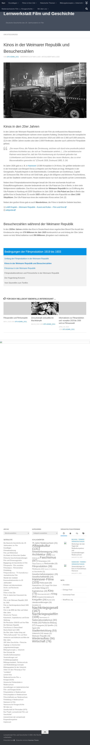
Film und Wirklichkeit (11, 553)
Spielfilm (52, 625)
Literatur (6, 590)
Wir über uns (42, 9)
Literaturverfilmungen (42, 602)
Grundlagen (12, 3)
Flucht (47, 569)
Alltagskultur (41, 547)
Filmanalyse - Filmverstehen (13, 568)
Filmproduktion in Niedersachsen (15, 692)
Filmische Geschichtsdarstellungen (15, 558)
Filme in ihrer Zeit (28, 3)
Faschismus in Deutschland (13, 627)
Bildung (74, 539)
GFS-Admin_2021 (13, 57)
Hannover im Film (9, 702)
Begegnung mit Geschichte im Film (15, 563)
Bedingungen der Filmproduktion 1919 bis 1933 (32, 251)
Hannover (32, 166)
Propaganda (41, 625)
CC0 (73, 115)
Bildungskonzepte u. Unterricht (71, 3)
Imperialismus (38, 585)
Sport (36, 628)
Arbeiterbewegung (45, 551)
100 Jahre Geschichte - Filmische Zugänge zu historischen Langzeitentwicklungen (15, 645)
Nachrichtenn (44, 617)
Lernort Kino (8, 675)
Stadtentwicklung (44, 630)
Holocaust (46, 583)
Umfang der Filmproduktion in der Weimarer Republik (26, 259)
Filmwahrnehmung (10, 550)
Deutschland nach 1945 (11, 630)
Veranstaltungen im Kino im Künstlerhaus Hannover (79, 569)
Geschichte (39, 571)
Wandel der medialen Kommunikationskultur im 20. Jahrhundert (13, 580)
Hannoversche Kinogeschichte (14, 704)
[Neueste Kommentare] (77, 533)
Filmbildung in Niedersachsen (13, 700)
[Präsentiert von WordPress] (14, 740)
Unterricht (37, 633)
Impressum (7, 722)
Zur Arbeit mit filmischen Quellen (15, 555)
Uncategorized (11, 34)
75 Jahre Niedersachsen (45, 543)
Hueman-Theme (33, 740)
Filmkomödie (50, 563)
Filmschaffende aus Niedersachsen (15, 697)
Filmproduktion (42, 566)
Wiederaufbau (43, 638)
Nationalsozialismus (44, 620)
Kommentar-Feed (68, 595)
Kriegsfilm (39, 599)
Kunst (51, 600)
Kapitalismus (39, 591)
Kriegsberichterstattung (45, 597)
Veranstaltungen (78, 541)
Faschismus (44, 559)
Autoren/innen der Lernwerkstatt (14, 717)
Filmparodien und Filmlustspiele (16, 318)
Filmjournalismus (38, 563)
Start (3, 3)
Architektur (41, 554)
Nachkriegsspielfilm (45, 615)
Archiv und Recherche (11, 588)
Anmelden (66, 585)
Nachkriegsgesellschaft (49, 609)
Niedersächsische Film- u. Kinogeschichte (17, 9)
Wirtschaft (41, 641)
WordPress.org (68, 600)
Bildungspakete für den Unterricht (15, 667)
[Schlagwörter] (83, 533)
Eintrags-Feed (67, 590)
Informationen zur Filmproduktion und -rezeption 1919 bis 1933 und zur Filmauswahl (71, 320)
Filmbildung (7, 570)
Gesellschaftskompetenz (45, 574)
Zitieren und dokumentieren (13, 585)
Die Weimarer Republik (11, 625)
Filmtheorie (38, 569)
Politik (36, 623)
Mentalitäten (36, 605)
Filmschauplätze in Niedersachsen (15, 694)
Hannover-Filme (43, 581)
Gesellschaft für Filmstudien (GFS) (15, 709)
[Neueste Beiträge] (64, 533)
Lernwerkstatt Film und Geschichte (39, 13)
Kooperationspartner (10, 719)
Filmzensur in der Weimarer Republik (19, 268)
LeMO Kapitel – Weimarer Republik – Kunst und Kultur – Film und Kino (35, 207)
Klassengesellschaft (44, 594)
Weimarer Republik (41, 636)
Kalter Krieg (42, 588)
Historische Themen (47, 3)
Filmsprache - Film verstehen (13, 565)
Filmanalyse (44, 561)
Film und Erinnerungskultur (13, 560)
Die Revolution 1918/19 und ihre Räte (16, 622)
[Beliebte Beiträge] (70, 533)
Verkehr (48, 633)
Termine (81, 539)
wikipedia (10, 210)
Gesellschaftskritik (42, 577)
